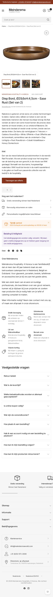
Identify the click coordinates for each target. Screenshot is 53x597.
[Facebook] (24, 588)
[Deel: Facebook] (8, 250)
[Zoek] (48, 19)
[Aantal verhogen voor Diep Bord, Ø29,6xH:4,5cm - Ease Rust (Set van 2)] (10, 190)
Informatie (6, 512)
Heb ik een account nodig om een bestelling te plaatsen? (25, 434)
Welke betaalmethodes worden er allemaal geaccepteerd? (23, 395)
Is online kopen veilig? (14, 406)
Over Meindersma (10, 258)
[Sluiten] (49, 223)
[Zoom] (46, 33)
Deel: (4, 251)
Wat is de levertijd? (12, 385)
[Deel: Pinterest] (17, 250)
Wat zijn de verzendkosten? (16, 415)
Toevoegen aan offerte (14, 180)
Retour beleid (10, 376)
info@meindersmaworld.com (41, 2)
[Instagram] (28, 588)
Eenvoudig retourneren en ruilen (19, 207)
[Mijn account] (44, 10)
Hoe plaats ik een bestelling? (17, 424)
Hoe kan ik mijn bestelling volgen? (19, 445)
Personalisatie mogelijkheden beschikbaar (24, 214)
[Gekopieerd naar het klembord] (21, 250)
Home (4, 26)
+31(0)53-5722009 (24, 2)
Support (5, 519)
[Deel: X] (13, 250)
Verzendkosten (6, 106)
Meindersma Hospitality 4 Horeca (15, 94)
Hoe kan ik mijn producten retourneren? (22, 454)
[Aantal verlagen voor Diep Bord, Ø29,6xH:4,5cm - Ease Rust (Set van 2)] (4, 190)
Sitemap (5, 505)
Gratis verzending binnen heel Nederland (23, 201)
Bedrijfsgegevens (10, 526)
